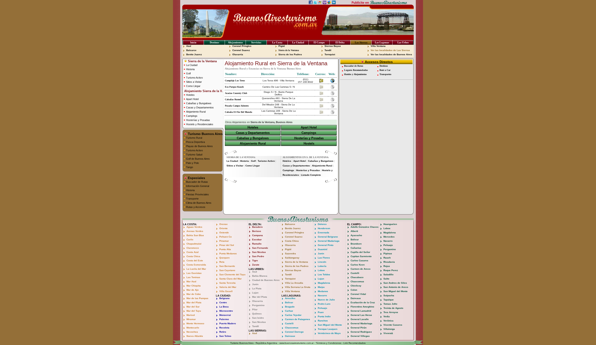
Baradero (257, 227)
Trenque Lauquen (327, 329)
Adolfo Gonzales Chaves (365, 227)
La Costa (277, 42)
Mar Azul (191, 281)
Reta (221, 262)
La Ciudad (298, 42)
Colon (354, 290)
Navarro (322, 295)
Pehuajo (322, 308)
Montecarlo (192, 327)
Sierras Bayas (333, 46)
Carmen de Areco (360, 269)
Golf (188, 73)
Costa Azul (192, 252)
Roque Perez (390, 270)
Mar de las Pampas (197, 298)
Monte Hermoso (195, 323)
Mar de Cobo (193, 294)
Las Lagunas (382, 42)
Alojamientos (235, 42)
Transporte (192, 198)
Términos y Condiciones (328, 343)
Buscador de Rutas (197, 181)
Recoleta (224, 327)
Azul (188, 46)
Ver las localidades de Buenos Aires (391, 54)
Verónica (388, 320)
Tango (189, 167)
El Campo (319, 42)
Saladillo (388, 274)
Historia (190, 69)
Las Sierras (361, 42)
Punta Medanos (228, 253)
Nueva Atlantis (194, 336)
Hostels (309, 143)
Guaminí (322, 249)
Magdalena (324, 283)
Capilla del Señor (360, 252)
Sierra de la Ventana (288, 50)
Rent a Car (384, 70)
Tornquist (330, 54)
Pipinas (387, 253)
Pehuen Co (225, 236)
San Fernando (260, 248)
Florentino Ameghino (362, 306)
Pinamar (224, 241)
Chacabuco (357, 277)
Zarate (255, 264)
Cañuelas (356, 248)
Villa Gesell (226, 291)
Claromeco (192, 248)
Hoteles (190, 94)
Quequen (224, 257)
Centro (223, 302)
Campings (191, 115)
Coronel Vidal (358, 294)
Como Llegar (193, 86)
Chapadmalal (193, 243)
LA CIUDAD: (223, 295)
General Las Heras (361, 315)
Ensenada (323, 232)
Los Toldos (324, 274)
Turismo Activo (194, 77)
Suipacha (388, 295)
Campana (257, 235)
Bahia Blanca (259, 276)
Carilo (189, 239)
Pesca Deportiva (195, 142)
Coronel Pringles (241, 46)
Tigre (255, 260)
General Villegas (360, 336)
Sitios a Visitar (194, 81)
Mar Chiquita (193, 285)
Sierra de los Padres (290, 54)
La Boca (224, 306)
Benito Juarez (194, 54)
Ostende (224, 232)
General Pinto (325, 245)
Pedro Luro (324, 304)
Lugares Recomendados (356, 70)
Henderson (324, 228)
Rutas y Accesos (195, 207)
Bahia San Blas (195, 235)
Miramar (191, 319)
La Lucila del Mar (196, 269)
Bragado (290, 306)
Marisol (190, 315)
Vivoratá (388, 333)
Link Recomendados (354, 343)
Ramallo (256, 243)
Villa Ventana (378, 46)
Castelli (289, 323)
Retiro (222, 332)
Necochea (192, 332)
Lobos (321, 270)
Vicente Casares (392, 325)
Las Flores (324, 257)
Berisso (256, 231)
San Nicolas (259, 252)
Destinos (214, 42)
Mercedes (389, 236)
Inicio (193, 42)
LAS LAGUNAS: (291, 295)
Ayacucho (356, 235)
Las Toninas (193, 277)
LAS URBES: (256, 269)
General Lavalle (360, 319)
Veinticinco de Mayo (329, 333)
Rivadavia (389, 262)
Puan (321, 312)
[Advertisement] (280, 190)
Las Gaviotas (194, 273)
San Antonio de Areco (395, 287)
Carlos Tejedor (293, 315)
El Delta (340, 42)
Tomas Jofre (390, 304)
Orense (223, 224)
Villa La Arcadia (294, 283)
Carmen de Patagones (297, 319)
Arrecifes (290, 298)
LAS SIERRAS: (258, 330)
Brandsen (356, 243)
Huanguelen (390, 224)
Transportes (385, 74)
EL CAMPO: (354, 224)
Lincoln (322, 262)
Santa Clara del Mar (230, 278)
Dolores (322, 224)
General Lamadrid (361, 311)
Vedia (386, 316)
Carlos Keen (358, 264)
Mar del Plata (193, 302)
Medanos (323, 291)
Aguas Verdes (194, 227)
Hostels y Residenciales (199, 124)
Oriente (223, 228)
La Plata (256, 288)
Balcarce (191, 50)
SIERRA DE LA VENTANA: (241, 157)
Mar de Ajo (192, 290)
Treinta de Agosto (393, 308)
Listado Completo (311, 175)
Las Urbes (403, 42)
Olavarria (237, 54)
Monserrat (225, 315)
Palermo (224, 319)
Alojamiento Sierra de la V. (203, 91)
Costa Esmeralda (196, 264)
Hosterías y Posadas (198, 120)
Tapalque (388, 299)
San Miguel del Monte (330, 325)
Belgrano (224, 298)
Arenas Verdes (194, 231)
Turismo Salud (194, 154)
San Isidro (258, 318)
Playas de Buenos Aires (199, 146)
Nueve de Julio (326, 299)
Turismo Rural (194, 137)
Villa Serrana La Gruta (297, 287)
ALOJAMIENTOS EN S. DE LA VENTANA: (306, 157)
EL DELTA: (255, 224)
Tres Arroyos (390, 312)
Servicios (256, 42)
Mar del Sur (193, 306)
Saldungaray (292, 257)
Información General (197, 186)
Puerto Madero (227, 323)
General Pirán (358, 327)
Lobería (322, 266)
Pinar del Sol (226, 245)
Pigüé (281, 46)
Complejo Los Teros (235, 80)
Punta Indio (324, 316)
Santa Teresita (227, 283)
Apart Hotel (192, 99)
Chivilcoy (356, 285)
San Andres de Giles (395, 283)
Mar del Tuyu (193, 311)
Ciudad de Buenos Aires (266, 280)
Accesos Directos (378, 62)
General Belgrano (328, 236)
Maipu (321, 287)
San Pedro (258, 256)
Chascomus (291, 327)
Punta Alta (225, 249)
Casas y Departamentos (200, 107)
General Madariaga (328, 241)
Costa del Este (194, 260)
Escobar (257, 239)
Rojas (386, 266)
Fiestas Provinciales (197, 194)
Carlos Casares (359, 260)
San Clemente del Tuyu (232, 274)
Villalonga (389, 329)
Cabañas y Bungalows (198, 103)
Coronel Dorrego (294, 332)
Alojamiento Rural (196, 111)
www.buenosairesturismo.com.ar (296, 343)
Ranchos (323, 320)
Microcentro (226, 311)
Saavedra (290, 253)
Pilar (254, 309)
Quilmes (257, 313)
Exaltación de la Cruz (363, 302)
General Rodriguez (361, 332)
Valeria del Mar (227, 287)
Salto (386, 278)
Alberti (354, 231)
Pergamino (258, 305)
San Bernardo (227, 266)
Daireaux (290, 336)
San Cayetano (227, 270)
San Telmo (225, 336)
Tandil (328, 50)
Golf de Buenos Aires (198, 158)
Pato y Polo (192, 163)
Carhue (289, 311)
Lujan (255, 292)
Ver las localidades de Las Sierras (390, 50)
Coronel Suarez (241, 50)
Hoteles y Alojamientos (355, 74)
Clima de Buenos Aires (198, 202)
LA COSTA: (190, 224)
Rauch (387, 257)
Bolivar (289, 302)
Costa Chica (193, 256)
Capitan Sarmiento (361, 256)
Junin (255, 284)
